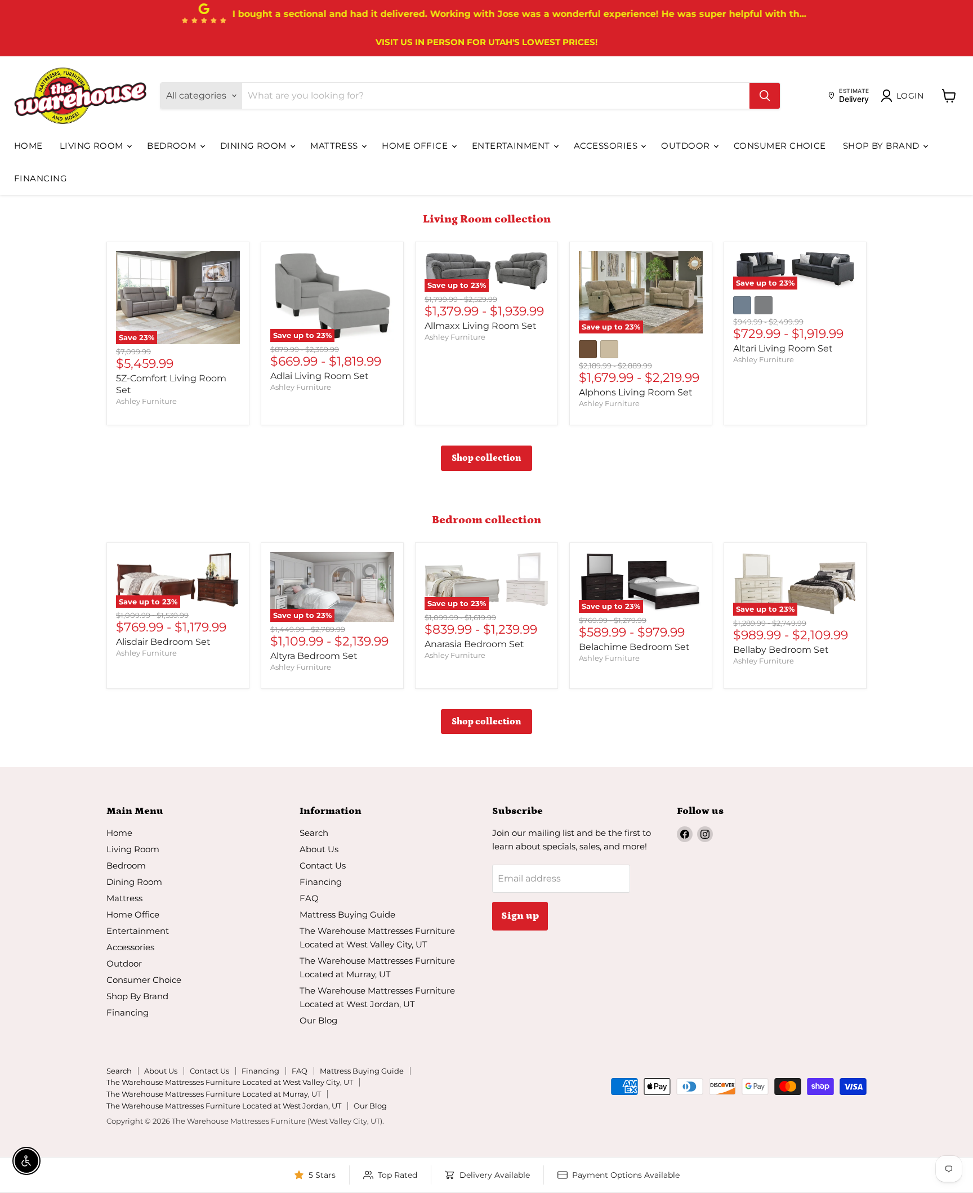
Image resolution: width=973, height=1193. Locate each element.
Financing (40, 178)
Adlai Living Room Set (319, 376)
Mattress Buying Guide (347, 914)
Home (28, 145)
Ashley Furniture (146, 401)
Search (314, 832)
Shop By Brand (882, 145)
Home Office (416, 145)
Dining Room (254, 145)
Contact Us (323, 865)
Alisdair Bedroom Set (163, 641)
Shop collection (486, 458)
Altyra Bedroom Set (314, 656)
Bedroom (173, 145)
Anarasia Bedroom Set (474, 644)
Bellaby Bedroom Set (781, 649)
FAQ (309, 898)
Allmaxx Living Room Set (481, 325)
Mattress (335, 145)
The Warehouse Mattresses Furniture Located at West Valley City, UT (229, 1082)
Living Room (93, 145)
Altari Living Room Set (783, 348)
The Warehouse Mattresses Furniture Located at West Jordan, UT (223, 1105)
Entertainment (512, 145)
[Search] (764, 96)
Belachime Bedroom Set (634, 647)
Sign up (520, 916)
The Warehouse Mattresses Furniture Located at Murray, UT (213, 1093)
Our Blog (318, 1020)
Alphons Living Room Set (636, 392)
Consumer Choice (780, 145)
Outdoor (686, 145)
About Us (319, 849)
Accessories (607, 145)
